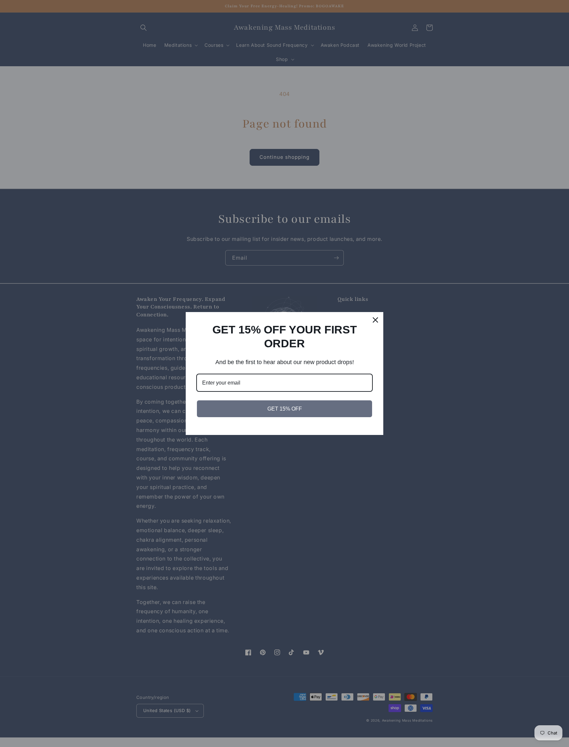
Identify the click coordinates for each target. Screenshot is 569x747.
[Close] (375, 320)
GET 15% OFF (284, 409)
